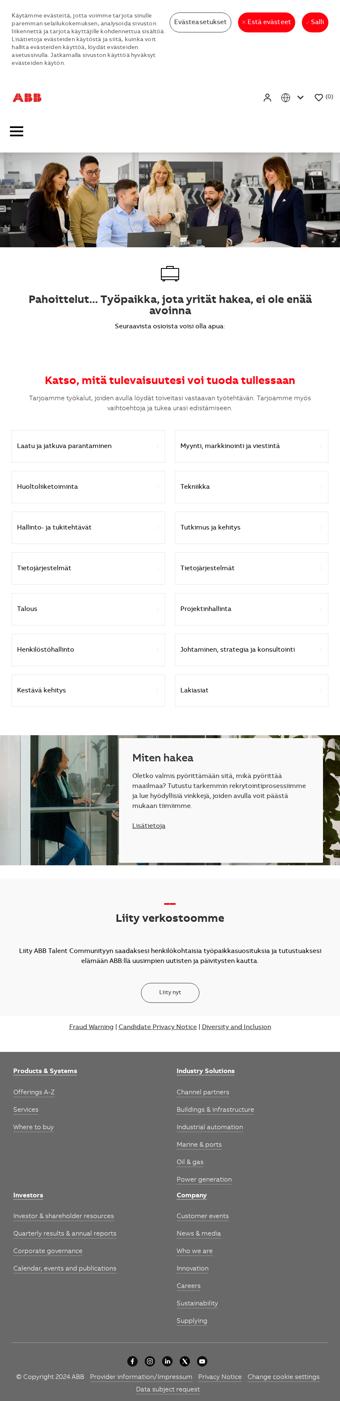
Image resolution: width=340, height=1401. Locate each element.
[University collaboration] (132, 1361)
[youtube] (202, 1361)
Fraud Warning (91, 1027)
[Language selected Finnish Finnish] (294, 97)
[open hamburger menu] (17, 133)
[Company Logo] (27, 97)
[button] (268, 97)
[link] (45, 1072)
